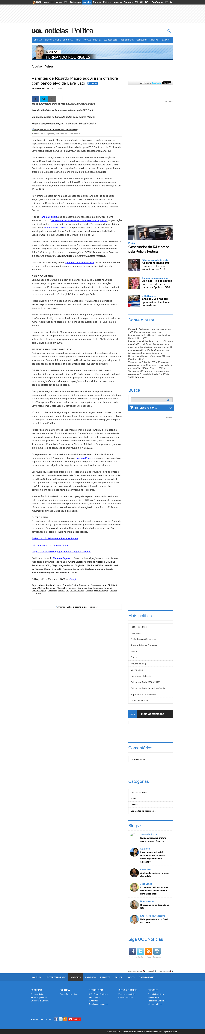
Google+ (73, 579)
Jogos (130, 977)
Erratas (150, 971)
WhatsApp (93, 1001)
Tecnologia (141, 40)
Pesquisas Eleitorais (157, 1001)
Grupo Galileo (38, 588)
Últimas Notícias (155, 1004)
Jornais (87, 40)
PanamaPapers (39, 590)
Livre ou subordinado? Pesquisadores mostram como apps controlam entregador (152, 857)
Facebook (53, 579)
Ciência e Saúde (53, 40)
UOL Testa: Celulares (98, 994)
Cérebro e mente (125, 997)
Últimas (38, 40)
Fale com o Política (135, 971)
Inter (78, 40)
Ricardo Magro (101, 590)
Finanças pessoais (39, 997)
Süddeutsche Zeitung (55, 227)
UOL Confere (127, 40)
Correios (57, 585)
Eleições (153, 990)
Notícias (87, 2)
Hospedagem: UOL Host (168, 1032)
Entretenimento (56, 977)
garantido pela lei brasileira (79, 262)
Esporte (97, 2)
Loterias (153, 40)
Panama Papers (48, 216)
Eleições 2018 (110, 40)
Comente (94, 83)
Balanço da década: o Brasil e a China (154, 921)
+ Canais (164, 40)
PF (67, 590)
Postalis (89, 590)
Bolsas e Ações (37, 994)
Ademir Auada (45, 585)
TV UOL (139, 2)
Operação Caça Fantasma (90, 588)
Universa (117, 2)
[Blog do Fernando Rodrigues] (102, 52)
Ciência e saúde (127, 990)
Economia (68, 40)
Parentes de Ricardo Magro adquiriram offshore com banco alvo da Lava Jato (75, 81)
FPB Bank (112, 585)
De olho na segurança (98, 1004)
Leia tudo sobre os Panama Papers (50, 544)
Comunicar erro (164, 971)
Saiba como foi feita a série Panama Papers (55, 538)
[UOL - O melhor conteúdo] (36, 3)
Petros (61, 590)
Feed (149, 957)
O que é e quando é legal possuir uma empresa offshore (61, 551)
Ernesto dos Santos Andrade (92, 585)
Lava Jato (51, 588)
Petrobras (52, 590)
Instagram (157, 957)
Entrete (107, 2)
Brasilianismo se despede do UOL (154, 907)
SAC (65, 2)
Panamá (108, 588)
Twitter (63, 579)
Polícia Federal (77, 590)
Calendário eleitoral (156, 994)
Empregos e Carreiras (40, 1001)
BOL (147, 2)
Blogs (133, 825)
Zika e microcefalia (126, 994)
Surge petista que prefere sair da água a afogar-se (153, 839)
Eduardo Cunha (70, 585)
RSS (65, 1019)
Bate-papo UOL (147, 977)
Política (82, 30)
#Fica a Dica (94, 997)
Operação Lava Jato (68, 994)
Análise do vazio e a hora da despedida (154, 875)
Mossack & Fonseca (66, 588)
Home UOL (36, 977)
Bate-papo (75, 2)
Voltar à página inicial (77, 606)
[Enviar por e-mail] (52, 99)
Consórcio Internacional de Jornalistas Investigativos (79, 220)
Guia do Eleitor (154, 997)
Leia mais (139, 377)
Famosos (128, 2)
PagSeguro (157, 2)
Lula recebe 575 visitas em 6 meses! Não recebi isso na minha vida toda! (154, 890)
